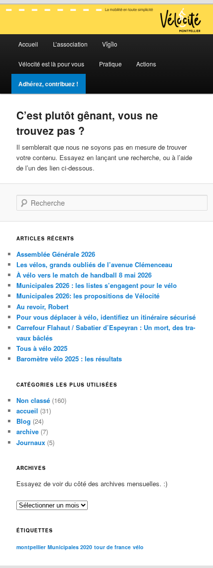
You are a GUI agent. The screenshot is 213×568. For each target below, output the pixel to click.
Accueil (28, 44)
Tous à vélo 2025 (41, 348)
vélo (138, 547)
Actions (146, 63)
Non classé (33, 400)
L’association (70, 44)
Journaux (30, 442)
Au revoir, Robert (42, 306)
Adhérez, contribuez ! (48, 83)
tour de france (112, 547)
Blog (23, 421)
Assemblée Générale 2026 (55, 254)
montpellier (31, 547)
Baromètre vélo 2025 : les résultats (69, 358)
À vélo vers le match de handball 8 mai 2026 (84, 275)
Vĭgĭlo (109, 44)
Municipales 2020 (70, 547)
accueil (27, 410)
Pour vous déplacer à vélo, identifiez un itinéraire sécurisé (106, 317)
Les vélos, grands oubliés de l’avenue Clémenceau (94, 264)
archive (27, 431)
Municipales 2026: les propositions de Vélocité (88, 295)
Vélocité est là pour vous (51, 63)
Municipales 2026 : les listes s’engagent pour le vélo (96, 285)
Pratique (110, 63)
